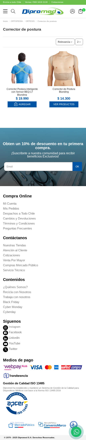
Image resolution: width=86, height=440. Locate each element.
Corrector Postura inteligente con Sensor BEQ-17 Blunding (22, 92)
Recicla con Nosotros (17, 292)
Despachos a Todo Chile (19, 213)
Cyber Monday (12, 307)
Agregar (24, 104)
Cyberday (9, 312)
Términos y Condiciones (19, 223)
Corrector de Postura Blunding (64, 90)
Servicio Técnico (14, 270)
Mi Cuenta (9, 203)
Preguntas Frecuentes (17, 228)
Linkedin (14, 337)
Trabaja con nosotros (16, 297)
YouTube (14, 343)
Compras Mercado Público (20, 265)
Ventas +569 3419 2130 (36, 2)
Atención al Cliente (15, 250)
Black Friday (11, 302)
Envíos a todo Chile (12, 2)
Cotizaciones (57, 2)
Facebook (15, 332)
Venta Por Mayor (14, 260)
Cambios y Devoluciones (19, 218)
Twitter (13, 349)
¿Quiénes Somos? (15, 287)
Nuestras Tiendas (14, 245)
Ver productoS (63, 104)
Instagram (14, 326)
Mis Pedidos (11, 208)
